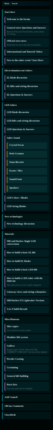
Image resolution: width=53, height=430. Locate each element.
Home (7, 4)
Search (14, 4)
